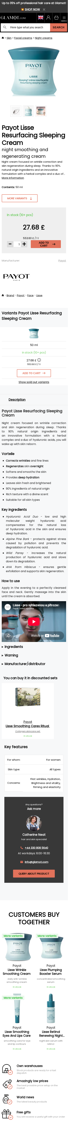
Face (30, 295)
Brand (10, 295)
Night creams (43, 38)
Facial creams (23, 38)
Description (17, 400)
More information (13, 178)
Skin (9, 38)
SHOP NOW (32, 9)
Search (59, 27)
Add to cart (44, 244)
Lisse (39, 295)
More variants (17, 198)
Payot (62, 260)
